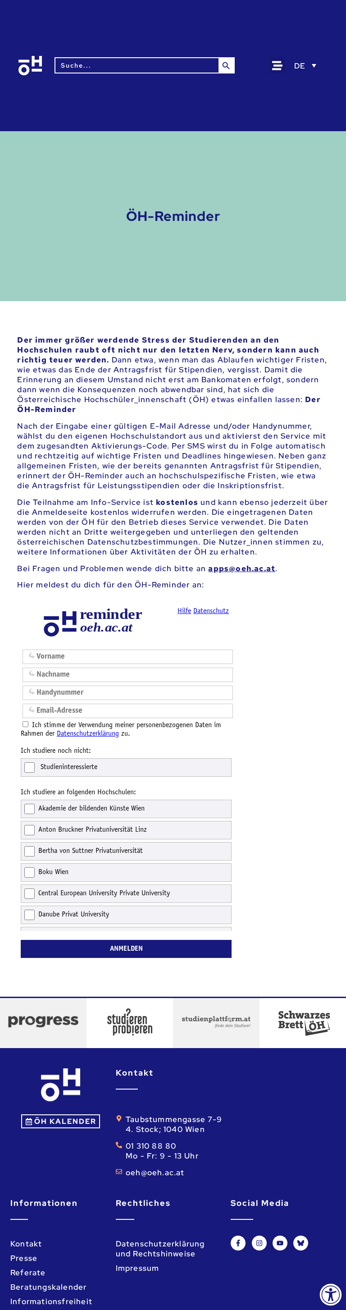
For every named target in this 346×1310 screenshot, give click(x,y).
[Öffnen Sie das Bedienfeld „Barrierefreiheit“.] (330, 1294)
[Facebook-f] (238, 1243)
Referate (28, 1273)
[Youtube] (280, 1243)
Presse (23, 1258)
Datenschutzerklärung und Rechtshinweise (160, 1249)
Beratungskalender (48, 1287)
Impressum (137, 1268)
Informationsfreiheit (51, 1301)
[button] (277, 65)
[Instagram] (259, 1243)
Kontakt (26, 1244)
